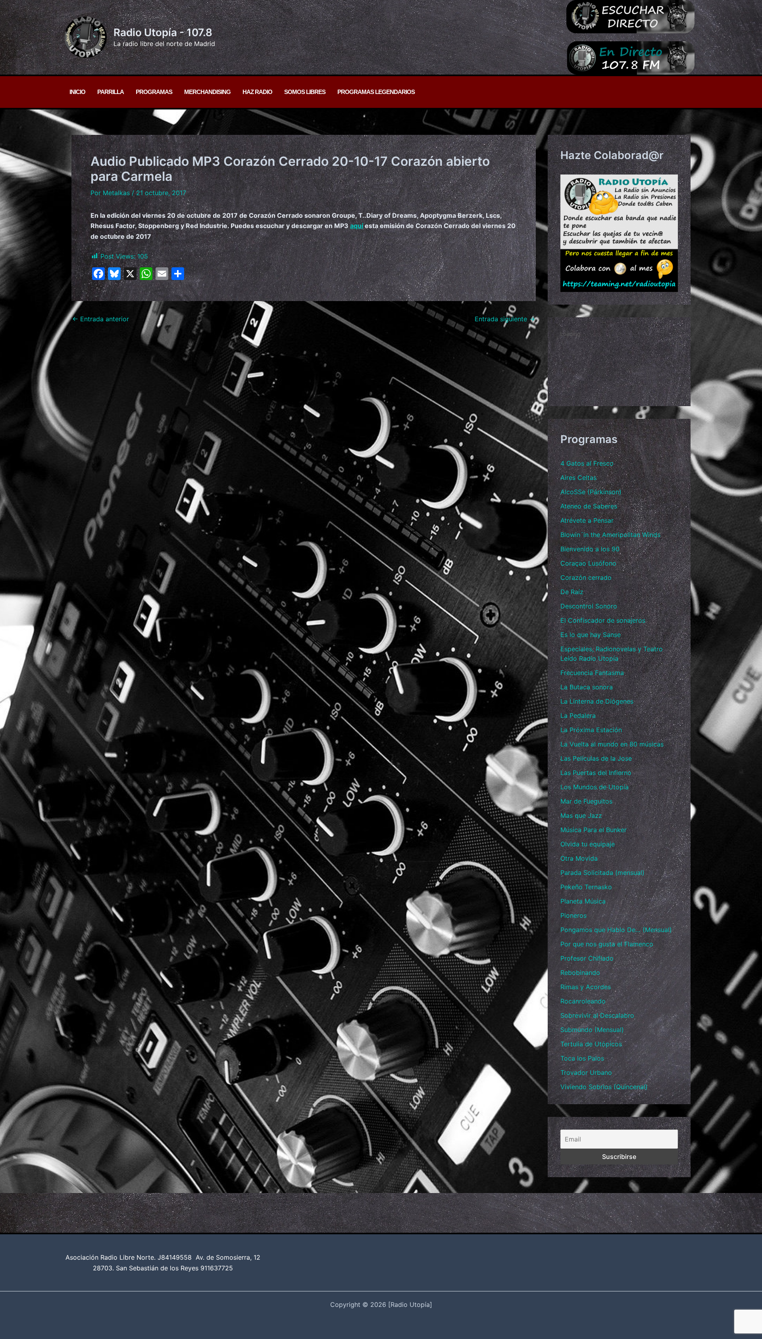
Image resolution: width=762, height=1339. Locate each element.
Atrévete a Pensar (587, 520)
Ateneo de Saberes (588, 506)
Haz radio (257, 92)
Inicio (77, 92)
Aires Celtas (578, 478)
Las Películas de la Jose (596, 758)
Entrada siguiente (505, 319)
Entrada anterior (100, 319)
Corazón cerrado (586, 577)
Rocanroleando (583, 1001)
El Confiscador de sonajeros (602, 620)
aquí (356, 226)
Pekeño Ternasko (586, 887)
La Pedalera (578, 715)
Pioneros (573, 915)
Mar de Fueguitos (586, 801)
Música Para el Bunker (593, 830)
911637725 (216, 1268)
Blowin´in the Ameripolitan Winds (610, 535)
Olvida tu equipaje (587, 844)
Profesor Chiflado (587, 958)
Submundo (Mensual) (592, 1030)
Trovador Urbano (586, 1072)
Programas (154, 92)
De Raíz (571, 592)
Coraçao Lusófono (588, 563)
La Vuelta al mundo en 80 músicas (612, 744)
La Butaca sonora (586, 687)
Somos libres (304, 92)
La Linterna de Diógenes (596, 701)
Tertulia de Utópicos (591, 1044)
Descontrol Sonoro (588, 606)
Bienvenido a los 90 (590, 549)
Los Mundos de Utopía (594, 787)
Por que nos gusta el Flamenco (606, 944)
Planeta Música (583, 901)
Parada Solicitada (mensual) (602, 873)
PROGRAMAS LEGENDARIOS (376, 92)
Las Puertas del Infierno (595, 773)
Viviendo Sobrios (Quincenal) (604, 1087)
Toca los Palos (582, 1058)
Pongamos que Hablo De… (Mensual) (616, 930)
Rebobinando (580, 972)
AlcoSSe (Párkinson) (591, 492)
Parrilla (110, 92)
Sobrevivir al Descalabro (597, 1015)
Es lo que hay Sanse (590, 635)
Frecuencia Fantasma (592, 673)
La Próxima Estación (591, 730)
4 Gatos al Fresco (587, 463)
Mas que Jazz (581, 815)
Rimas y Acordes (585, 987)
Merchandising (207, 92)
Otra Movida (579, 858)
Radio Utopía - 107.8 (163, 32)
